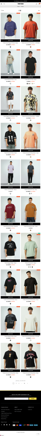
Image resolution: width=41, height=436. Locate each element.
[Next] (27, 383)
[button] (19, 10)
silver (10, 83)
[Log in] (36, 3)
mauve (10, 47)
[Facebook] (1, 425)
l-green (30, 120)
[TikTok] (7, 425)
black (27, 83)
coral (30, 157)
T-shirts (22, 6)
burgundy (10, 230)
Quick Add (10, 40)
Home (18, 6)
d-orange (30, 47)
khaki (32, 83)
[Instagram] (4, 425)
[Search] (4, 4)
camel (30, 230)
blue (29, 193)
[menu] (1, 4)
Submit (32, 398)
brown (29, 83)
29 (24, 383)
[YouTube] (9, 425)
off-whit (31, 83)
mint (29, 267)
